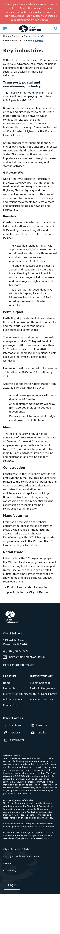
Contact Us (9, 705)
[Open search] (55, 28)
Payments (9, 688)
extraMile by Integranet (14, 605)
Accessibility (9, 870)
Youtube (41, 732)
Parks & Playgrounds (43, 688)
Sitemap (7, 863)
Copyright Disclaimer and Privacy (21, 856)
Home (6, 36)
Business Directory (41, 699)
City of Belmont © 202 (15, 849)
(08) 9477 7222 (18, 651)
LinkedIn (41, 725)
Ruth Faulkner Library (43, 694)
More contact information (18, 664)
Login (12, 885)
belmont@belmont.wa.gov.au (27, 656)
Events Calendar (40, 682)
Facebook (15, 725)
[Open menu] (5, 28)
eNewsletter (16, 739)
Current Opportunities (16, 694)
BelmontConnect (13, 699)
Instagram (15, 732)
